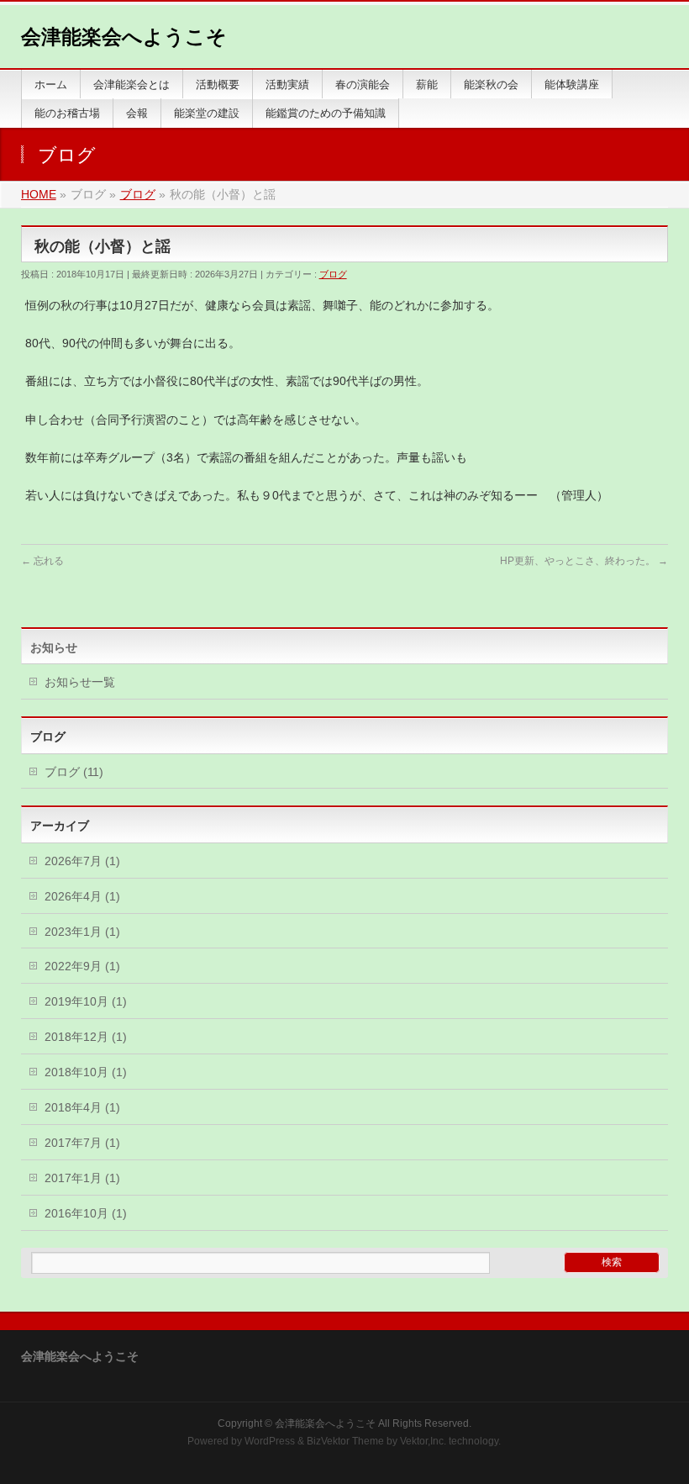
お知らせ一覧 (80, 682)
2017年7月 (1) (82, 1142)
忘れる (42, 561)
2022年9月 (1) (82, 966)
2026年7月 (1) (82, 861)
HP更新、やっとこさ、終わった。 (584, 561)
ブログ (333, 274)
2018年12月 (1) (86, 1036)
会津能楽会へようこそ (124, 36)
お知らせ (53, 647)
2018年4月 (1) (82, 1107)
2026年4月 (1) (82, 896)
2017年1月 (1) (82, 1178)
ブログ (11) (74, 772)
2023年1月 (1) (82, 931)
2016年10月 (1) (86, 1213)
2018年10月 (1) (86, 1072)
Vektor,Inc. (423, 1441)
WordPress (270, 1441)
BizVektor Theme (345, 1441)
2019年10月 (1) (86, 1001)
